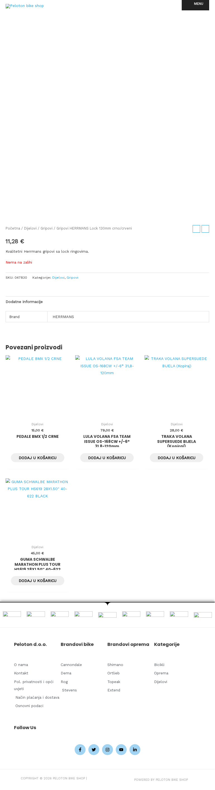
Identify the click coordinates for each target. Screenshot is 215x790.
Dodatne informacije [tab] (24, 301)
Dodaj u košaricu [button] (37, 457)
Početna (13, 228)
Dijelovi (30, 228)
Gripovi (47, 228)
